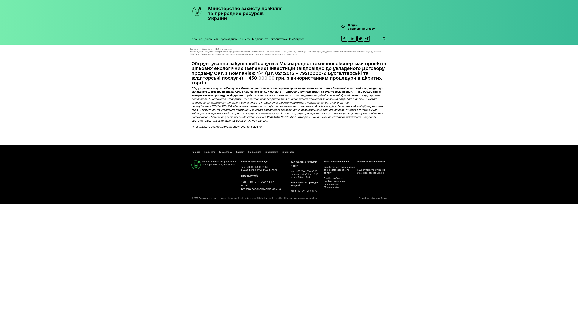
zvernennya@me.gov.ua (342, 167)
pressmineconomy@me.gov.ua (261, 188)
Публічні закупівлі (223, 49)
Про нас (196, 39)
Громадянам (229, 39)
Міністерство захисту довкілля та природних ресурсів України (245, 13)
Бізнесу (245, 39)
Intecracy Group (378, 198)
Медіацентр (260, 39)
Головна (194, 49)
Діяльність (211, 39)
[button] (384, 39)
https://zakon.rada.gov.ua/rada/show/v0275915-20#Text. (227, 126)
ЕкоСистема (278, 39)
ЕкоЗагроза (297, 39)
